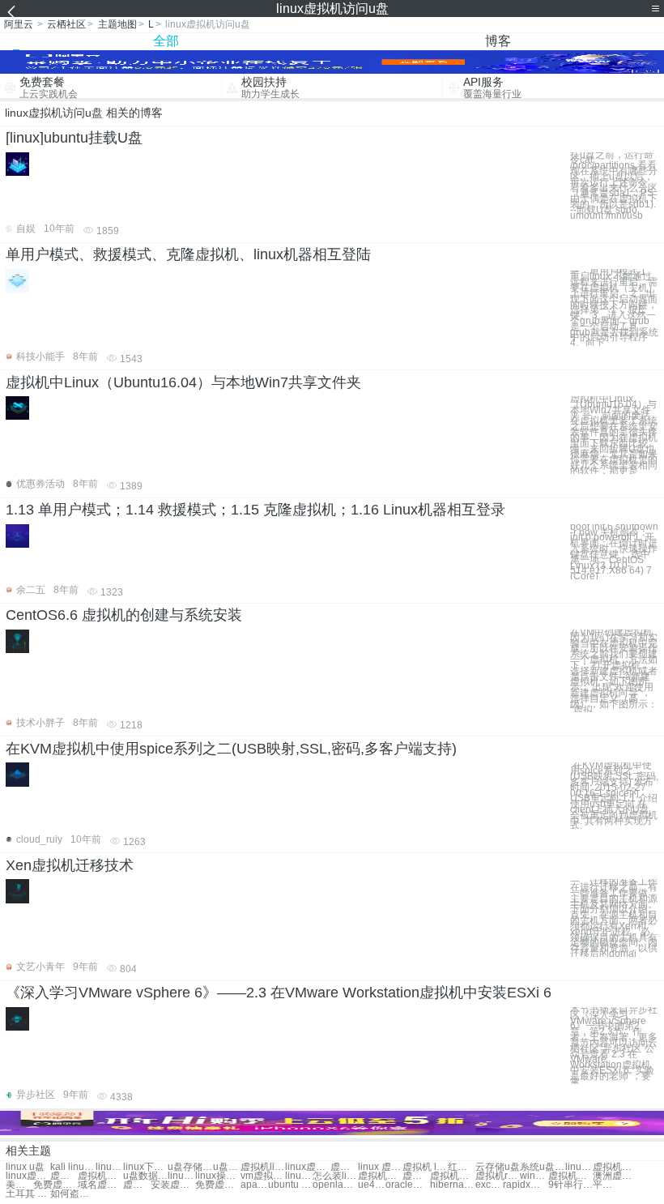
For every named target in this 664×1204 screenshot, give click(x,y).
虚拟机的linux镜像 (615, 1167)
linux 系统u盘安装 (109, 1167)
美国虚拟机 (19, 1185)
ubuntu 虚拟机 (290, 1185)
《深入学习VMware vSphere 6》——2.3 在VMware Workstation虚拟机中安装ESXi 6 (278, 992)
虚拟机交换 (137, 1185)
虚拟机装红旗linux (380, 1176)
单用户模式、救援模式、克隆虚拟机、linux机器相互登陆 (188, 254)
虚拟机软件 (570, 1176)
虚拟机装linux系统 (64, 1176)
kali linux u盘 (72, 1167)
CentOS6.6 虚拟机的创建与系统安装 (124, 615)
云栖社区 (66, 24)
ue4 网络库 (371, 1185)
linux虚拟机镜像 (307, 1167)
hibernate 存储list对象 (452, 1185)
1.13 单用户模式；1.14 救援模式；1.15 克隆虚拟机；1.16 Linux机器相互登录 (255, 510)
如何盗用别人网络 (72, 1193)
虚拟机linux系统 (262, 1167)
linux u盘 (25, 1167)
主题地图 (117, 24)
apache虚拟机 (254, 1185)
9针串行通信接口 (570, 1185)
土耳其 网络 (28, 1193)
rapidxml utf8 (525, 1185)
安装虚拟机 (173, 1185)
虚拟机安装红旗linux (100, 1176)
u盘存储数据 (190, 1167)
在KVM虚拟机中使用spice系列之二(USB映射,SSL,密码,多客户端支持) (231, 749)
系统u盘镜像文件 (542, 1167)
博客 (498, 41)
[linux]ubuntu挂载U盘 (74, 138)
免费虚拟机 (55, 1185)
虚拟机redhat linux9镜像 (497, 1176)
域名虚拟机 (100, 1185)
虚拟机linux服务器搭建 (416, 1176)
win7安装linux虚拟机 (533, 1176)
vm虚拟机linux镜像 (262, 1176)
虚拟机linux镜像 (344, 1167)
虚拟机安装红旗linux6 (452, 1176)
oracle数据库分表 (407, 1185)
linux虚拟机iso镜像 (181, 1176)
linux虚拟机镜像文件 (28, 1176)
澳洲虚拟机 (615, 1176)
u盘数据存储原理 (145, 1176)
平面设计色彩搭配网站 (606, 1185)
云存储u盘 (497, 1167)
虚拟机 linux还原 (424, 1167)
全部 (166, 41)
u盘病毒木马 (226, 1167)
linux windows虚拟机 (579, 1167)
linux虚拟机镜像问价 (299, 1176)
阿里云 (18, 24)
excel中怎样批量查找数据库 (489, 1185)
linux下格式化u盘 (145, 1167)
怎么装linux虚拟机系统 (335, 1176)
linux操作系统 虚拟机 (217, 1176)
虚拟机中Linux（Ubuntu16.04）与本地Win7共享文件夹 (183, 382)
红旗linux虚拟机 (461, 1167)
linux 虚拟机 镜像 (380, 1167)
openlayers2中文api (335, 1185)
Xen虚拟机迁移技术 (70, 865)
